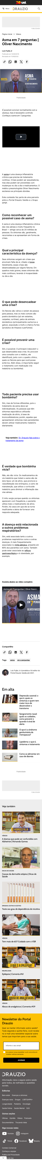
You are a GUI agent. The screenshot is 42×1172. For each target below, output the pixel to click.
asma (6, 174)
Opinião (12, 1118)
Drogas (17, 1100)
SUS (28, 1108)
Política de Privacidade (11, 1155)
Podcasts (27, 1118)
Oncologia (26, 1104)
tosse (31, 262)
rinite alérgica (21, 545)
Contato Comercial (9, 1148)
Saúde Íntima (7, 1108)
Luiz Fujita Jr (7, 51)
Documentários (8, 1122)
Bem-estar (6, 1095)
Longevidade (7, 1104)
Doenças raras (7, 1100)
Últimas (5, 1118)
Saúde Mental (19, 1108)
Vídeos (19, 1118)
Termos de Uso (8, 1158)
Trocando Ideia (21, 1122)
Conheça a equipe (9, 1151)
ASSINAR (21, 1060)
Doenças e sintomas (19, 1095)
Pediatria (17, 1104)
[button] (4, 61)
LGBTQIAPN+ (27, 1100)
